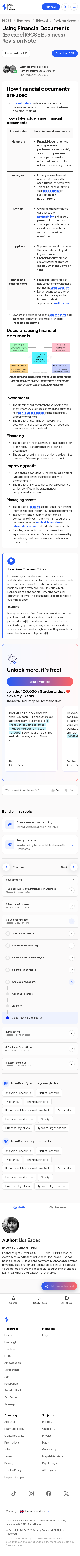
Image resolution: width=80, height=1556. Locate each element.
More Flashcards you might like (31, 1141)
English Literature (52, 1456)
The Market (12, 1101)
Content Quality (14, 1435)
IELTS (7, 1356)
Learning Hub (12, 1342)
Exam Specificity (14, 1428)
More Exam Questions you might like (34, 1083)
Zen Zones (10, 1397)
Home (8, 1335)
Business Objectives (17, 1128)
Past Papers (11, 1383)
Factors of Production (19, 1119)
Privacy (8, 1463)
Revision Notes (65, 20)
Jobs (7, 1449)
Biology (47, 1421)
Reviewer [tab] (61, 1207)
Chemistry (48, 1428)
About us (9, 1421)
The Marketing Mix (37, 1101)
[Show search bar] (65, 7)
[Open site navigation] (74, 7)
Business (24, 20)
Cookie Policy (13, 1470)
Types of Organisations (52, 1128)
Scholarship (11, 1369)
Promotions (12, 1442)
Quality (45, 1119)
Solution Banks (13, 1390)
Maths (46, 1442)
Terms (8, 1456)
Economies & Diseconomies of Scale (27, 1110)
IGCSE (7, 20)
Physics (47, 1435)
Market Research (49, 1092)
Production (65, 1110)
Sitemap (9, 1404)
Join (6, 1376)
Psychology (49, 1463)
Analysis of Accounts (18, 1092)
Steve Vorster (46, 70)
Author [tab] (23, 1207)
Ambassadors (13, 1362)
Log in (45, 1335)
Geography (49, 1449)
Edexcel (42, 20)
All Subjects (49, 1470)
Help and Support (15, 1477)
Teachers (10, 1349)
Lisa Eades (41, 66)
